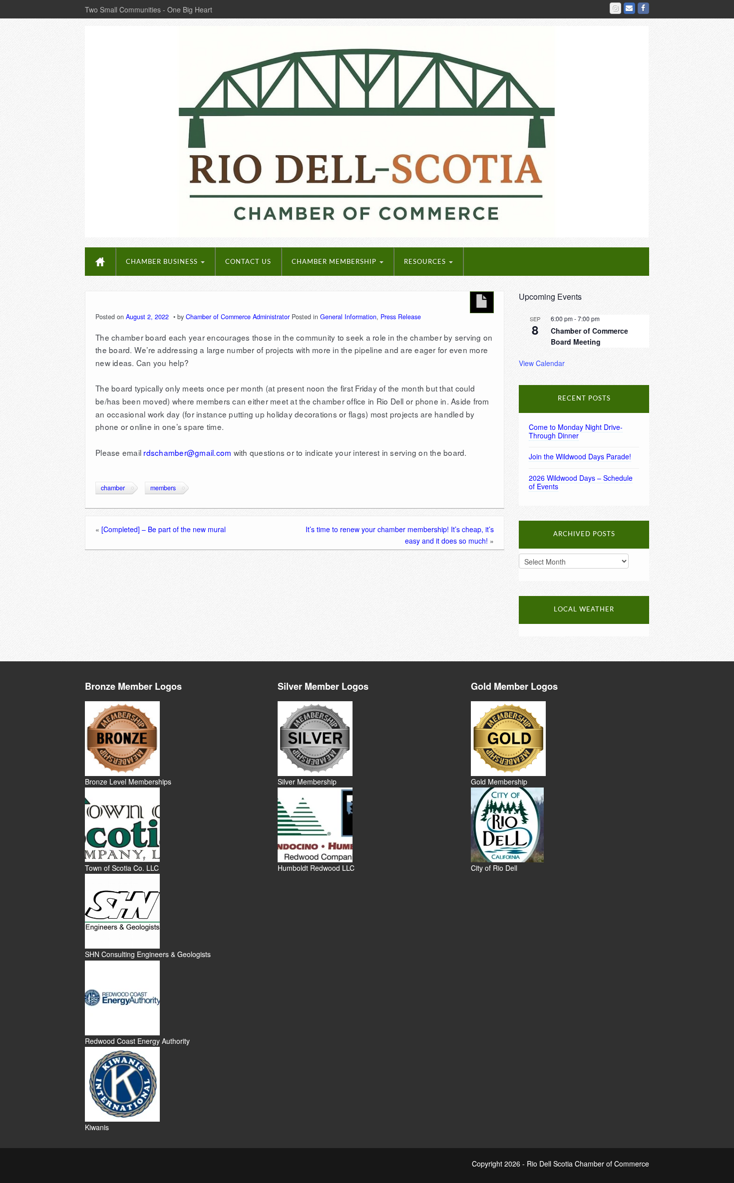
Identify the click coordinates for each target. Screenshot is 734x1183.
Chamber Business (163, 262)
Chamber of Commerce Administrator (238, 316)
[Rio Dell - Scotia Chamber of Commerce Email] (629, 8)
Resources (426, 262)
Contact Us (248, 262)
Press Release (400, 316)
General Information (348, 316)
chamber (113, 487)
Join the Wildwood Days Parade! (580, 456)
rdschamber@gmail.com (187, 452)
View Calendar (542, 363)
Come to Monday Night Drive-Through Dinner (576, 431)
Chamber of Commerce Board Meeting (589, 336)
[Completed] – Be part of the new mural (163, 529)
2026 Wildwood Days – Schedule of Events (581, 482)
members (163, 487)
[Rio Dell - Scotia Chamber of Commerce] (367, 131)
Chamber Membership (335, 262)
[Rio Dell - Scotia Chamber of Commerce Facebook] (643, 8)
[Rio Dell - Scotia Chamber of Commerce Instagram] (615, 8)
